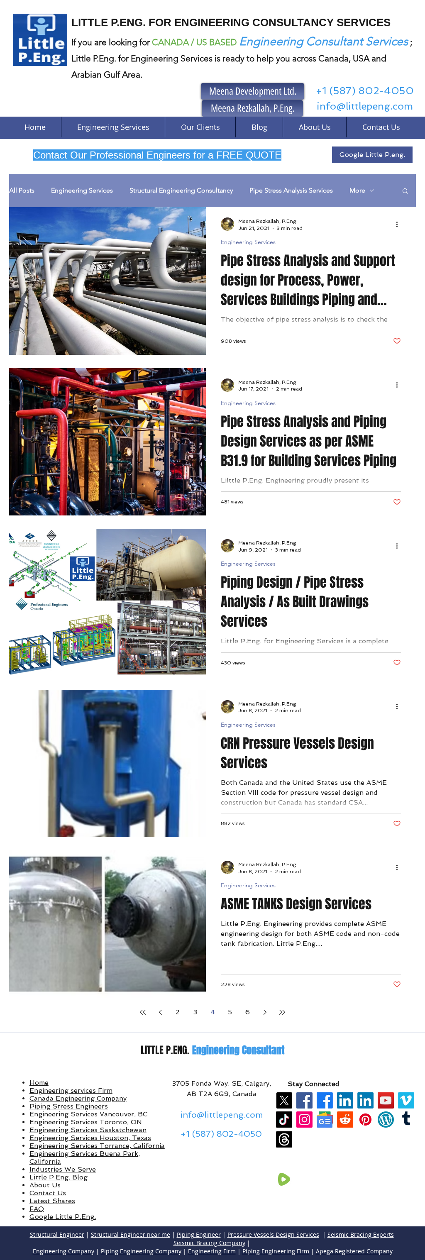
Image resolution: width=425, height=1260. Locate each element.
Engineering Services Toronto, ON (85, 1122)
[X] (284, 1100)
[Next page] (264, 1012)
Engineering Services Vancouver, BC (88, 1114)
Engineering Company (63, 1251)
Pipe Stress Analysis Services (291, 190)
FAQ (36, 1209)
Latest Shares (52, 1201)
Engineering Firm (212, 1251)
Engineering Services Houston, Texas (90, 1138)
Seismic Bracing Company (209, 1243)
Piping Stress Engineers (68, 1106)
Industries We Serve (62, 1169)
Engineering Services (82, 190)
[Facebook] (304, 1100)
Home (39, 1083)
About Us (45, 1185)
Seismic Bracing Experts (360, 1234)
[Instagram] (304, 1119)
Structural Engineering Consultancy (181, 190)
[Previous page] (160, 1012)
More (357, 190)
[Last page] (282, 1012)
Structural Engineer (57, 1234)
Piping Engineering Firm (275, 1251)
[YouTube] (386, 1100)
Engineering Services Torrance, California (97, 1146)
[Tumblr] (406, 1119)
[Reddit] (345, 1119)
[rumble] (284, 1179)
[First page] (142, 1012)
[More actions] (400, 224)
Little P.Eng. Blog (58, 1177)
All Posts (21, 190)
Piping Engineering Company (141, 1251)
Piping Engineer (199, 1234)
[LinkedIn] (345, 1100)
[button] (405, 191)
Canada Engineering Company (78, 1098)
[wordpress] (386, 1119)
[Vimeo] (406, 1100)
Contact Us (47, 1193)
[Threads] (284, 1139)
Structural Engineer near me (130, 1234)
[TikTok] (284, 1119)
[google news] (325, 1119)
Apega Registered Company (354, 1251)
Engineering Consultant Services (323, 41)
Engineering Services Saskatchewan (88, 1130)
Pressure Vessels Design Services (273, 1234)
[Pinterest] (365, 1119)
